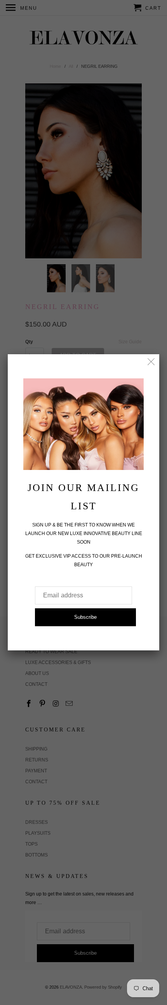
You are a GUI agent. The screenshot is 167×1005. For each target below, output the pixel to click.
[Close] (151, 362)
